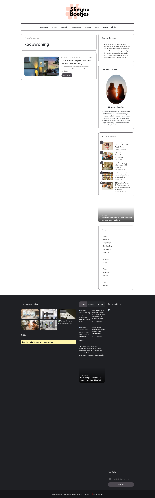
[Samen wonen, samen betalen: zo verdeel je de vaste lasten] (85, 332)
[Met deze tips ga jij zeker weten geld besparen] (107, 166)
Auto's (105, 236)
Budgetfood (76, 27)
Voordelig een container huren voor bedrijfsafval (90, 379)
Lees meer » (67, 75)
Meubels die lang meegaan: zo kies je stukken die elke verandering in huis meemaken (98, 314)
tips (104, 279)
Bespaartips (44, 27)
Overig (105, 266)
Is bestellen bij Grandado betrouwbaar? (120, 155)
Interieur (105, 256)
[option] (116, 210)
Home (28, 38)
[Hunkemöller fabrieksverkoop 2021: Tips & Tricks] (107, 146)
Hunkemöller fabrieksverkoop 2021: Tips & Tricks (122, 145)
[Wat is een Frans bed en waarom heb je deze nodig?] (48, 325)
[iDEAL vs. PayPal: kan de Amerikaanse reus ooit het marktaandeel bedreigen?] (107, 186)
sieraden (106, 272)
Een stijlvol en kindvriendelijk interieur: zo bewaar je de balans (116, 218)
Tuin (104, 282)
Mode (97, 27)
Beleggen (106, 239)
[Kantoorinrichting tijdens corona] (30, 314)
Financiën (64, 27)
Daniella (65, 57)
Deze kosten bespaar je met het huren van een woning (76, 62)
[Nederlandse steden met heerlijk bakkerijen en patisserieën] (107, 176)
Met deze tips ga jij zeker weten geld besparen (121, 165)
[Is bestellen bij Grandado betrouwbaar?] (107, 156)
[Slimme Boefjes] (77, 11)
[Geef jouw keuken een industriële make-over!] (48, 314)
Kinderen (88, 27)
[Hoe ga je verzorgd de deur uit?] (67, 325)
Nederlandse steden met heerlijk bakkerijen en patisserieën (122, 175)
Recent (83, 304)
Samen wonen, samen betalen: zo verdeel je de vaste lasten (98, 330)
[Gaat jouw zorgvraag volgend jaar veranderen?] (30, 325)
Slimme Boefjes (98, 494)
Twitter (23, 335)
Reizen (105, 27)
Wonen (54, 27)
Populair (91, 304)
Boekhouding (107, 246)
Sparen (105, 275)
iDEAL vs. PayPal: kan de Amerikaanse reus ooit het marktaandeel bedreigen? (122, 186)
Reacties (100, 304)
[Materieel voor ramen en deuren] (67, 314)
